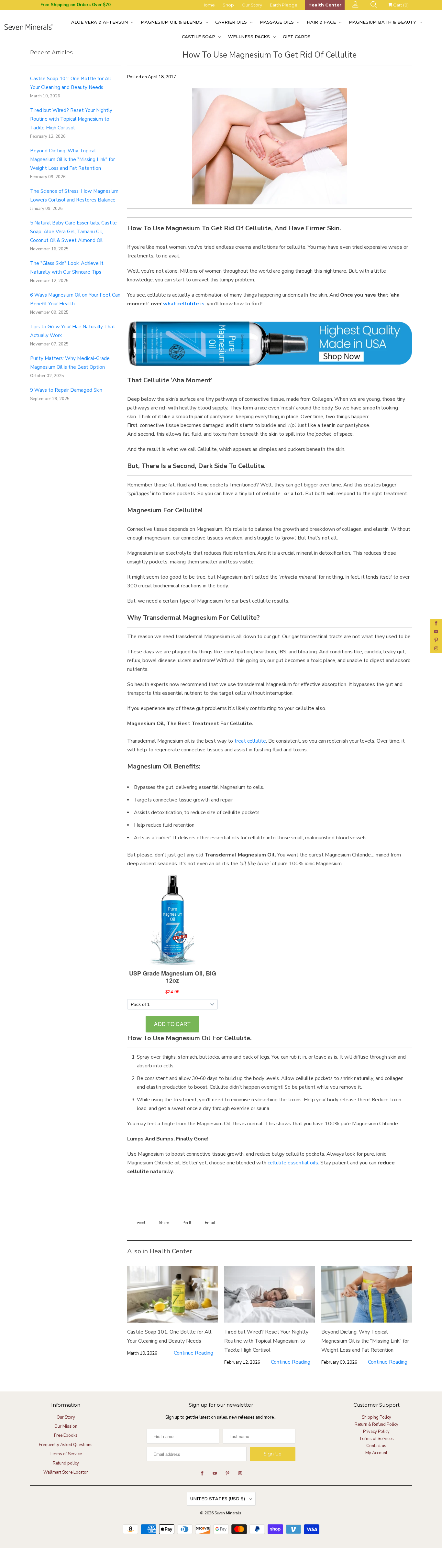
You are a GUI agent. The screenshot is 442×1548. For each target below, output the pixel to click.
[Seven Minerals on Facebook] (436, 623)
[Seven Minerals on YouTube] (436, 631)
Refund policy (66, 1463)
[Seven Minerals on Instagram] (436, 648)
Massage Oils (277, 22)
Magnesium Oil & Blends (172, 22)
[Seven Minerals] (28, 29)
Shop (228, 4)
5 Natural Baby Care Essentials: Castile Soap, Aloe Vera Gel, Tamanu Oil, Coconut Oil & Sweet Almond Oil (73, 232)
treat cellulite (250, 741)
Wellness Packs (249, 36)
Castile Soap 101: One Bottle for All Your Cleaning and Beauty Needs (169, 1336)
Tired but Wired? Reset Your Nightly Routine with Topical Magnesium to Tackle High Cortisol (71, 119)
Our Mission (65, 1426)
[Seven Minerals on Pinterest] (436, 640)
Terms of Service (66, 1454)
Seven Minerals (228, 1513)
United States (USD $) (218, 1498)
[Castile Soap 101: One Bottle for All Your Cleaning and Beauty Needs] (172, 1294)
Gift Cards (297, 36)
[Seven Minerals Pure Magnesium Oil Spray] (269, 370)
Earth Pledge (283, 4)
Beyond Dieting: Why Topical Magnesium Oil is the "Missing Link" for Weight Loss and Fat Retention (72, 159)
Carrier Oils (231, 22)
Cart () (400, 4)
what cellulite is (183, 303)
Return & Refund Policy (376, 1424)
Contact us (376, 1446)
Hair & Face (322, 22)
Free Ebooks (66, 1435)
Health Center (324, 4)
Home (208, 4)
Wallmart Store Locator (65, 1472)
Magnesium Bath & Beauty (383, 22)
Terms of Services (376, 1439)
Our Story (252, 4)
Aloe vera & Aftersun (100, 22)
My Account (376, 1453)
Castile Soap (199, 36)
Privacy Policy (376, 1431)
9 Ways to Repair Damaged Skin (66, 390)
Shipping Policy (376, 1417)
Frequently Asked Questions (66, 1445)
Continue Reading (194, 1353)
